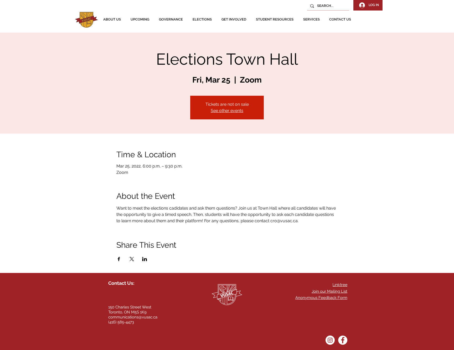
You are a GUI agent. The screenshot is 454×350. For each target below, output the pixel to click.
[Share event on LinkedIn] (144, 259)
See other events (227, 110)
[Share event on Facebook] (118, 259)
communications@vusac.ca (132, 317)
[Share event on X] (131, 259)
